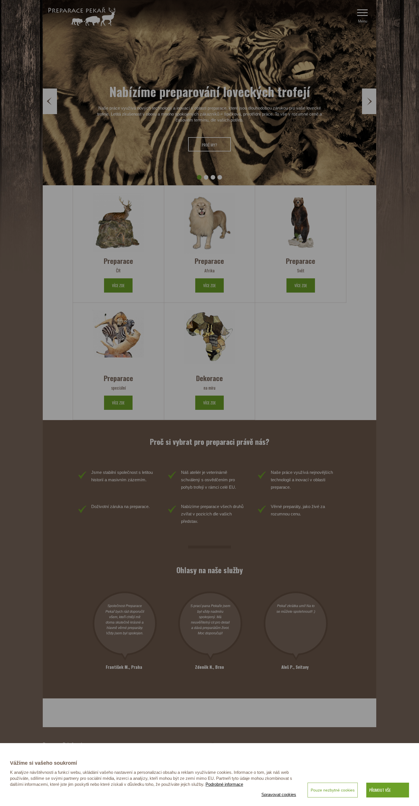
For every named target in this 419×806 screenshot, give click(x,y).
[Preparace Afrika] (209, 223)
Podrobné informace (224, 784)
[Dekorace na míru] (209, 340)
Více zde (118, 285)
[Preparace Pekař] (81, 17)
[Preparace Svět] (300, 223)
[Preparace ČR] (118, 223)
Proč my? (209, 145)
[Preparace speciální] (118, 340)
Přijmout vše (380, 790)
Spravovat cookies (278, 794)
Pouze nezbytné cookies (333, 790)
